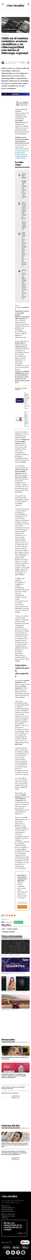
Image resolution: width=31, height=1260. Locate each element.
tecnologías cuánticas (8, 931)
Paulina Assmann (12, 929)
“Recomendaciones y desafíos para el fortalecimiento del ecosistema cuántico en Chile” (21, 154)
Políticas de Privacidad (7, 1211)
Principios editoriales (7, 1209)
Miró (3, 929)
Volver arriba (4, 1242)
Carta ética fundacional (7, 1207)
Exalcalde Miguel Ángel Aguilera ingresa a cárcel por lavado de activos (24, 186)
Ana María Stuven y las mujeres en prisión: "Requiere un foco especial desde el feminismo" (13, 1075)
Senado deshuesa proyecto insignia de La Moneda (14, 1058)
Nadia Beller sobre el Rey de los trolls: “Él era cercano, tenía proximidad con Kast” (14, 1144)
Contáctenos (4, 1217)
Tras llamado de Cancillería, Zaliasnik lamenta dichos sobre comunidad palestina (24, 215)
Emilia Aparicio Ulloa (14, 62)
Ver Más (22, 62)
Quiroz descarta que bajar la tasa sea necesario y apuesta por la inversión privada (24, 284)
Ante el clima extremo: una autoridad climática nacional (13, 1087)
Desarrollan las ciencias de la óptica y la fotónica (9, 1009)
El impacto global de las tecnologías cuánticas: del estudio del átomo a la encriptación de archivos (27, 400)
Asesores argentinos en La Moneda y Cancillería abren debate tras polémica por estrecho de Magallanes (14, 1152)
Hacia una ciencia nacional (9, 1093)
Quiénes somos (5, 1205)
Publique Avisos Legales (8, 1216)
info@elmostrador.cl (15, 1202)
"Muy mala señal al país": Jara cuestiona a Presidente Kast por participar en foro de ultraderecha (24, 249)
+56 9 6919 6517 (5, 1202)
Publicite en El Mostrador (8, 1214)
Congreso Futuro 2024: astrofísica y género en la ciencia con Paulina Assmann (14, 991)
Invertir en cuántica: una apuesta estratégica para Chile (10, 954)
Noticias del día (10, 1125)
